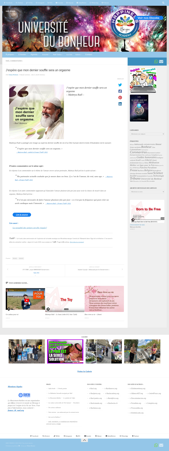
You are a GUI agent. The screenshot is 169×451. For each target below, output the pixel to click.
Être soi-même (151, 181)
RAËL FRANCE (10, 11)
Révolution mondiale (141, 173)
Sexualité (21, 258)
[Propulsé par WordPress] (19, 446)
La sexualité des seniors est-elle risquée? (30, 228)
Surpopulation (141, 176)
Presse (133, 170)
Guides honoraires (147, 157)
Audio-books (51, 388)
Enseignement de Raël (137, 225)
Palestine (143, 167)
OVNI (134, 168)
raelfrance (13, 75)
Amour (158, 144)
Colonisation (144, 149)
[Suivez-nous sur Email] (161, 61)
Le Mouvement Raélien (54, 398)
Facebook (8, 3)
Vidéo (131, 181)
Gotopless (154, 155)
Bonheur (15, 258)
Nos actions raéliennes (54, 407)
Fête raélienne (146, 155)
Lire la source (22, 215)
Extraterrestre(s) (136, 155)
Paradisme (152, 167)
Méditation (154, 162)
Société (133, 176)
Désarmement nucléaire (153, 153)
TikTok (30, 3)
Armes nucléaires (135, 147)
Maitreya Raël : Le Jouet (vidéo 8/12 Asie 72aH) (61, 314)
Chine (153, 147)
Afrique (132, 144)
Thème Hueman (31, 446)
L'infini (143, 160)
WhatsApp (94, 3)
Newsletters (76, 403)
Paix (137, 168)
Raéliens (141, 170)
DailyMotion (82, 3)
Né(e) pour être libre (135, 227)
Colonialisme (135, 149)
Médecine (141, 163)
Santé (150, 173)
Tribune (135, 178)
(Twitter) (20, 3)
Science (158, 173)
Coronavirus (138, 152)
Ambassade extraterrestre (144, 144)
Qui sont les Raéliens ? (54, 417)
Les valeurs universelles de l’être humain (59, 403)
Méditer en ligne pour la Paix (142, 165)
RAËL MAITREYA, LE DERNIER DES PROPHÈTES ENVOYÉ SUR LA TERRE (61, 423)
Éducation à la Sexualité (139, 181)
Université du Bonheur (151, 178)
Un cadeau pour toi (12, 314)
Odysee (70, 3)
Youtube (60, 3)
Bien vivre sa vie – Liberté (93, 314)
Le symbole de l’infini (69, 398)
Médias (146, 163)
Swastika (150, 176)
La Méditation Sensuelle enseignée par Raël (60, 393)
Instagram (40, 3)
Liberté (148, 160)
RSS (50, 3)
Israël (138, 160)
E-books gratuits (62, 388)
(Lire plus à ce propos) (77, 242)
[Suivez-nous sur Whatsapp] (156, 61)
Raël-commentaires (14, 61)
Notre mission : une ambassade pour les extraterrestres (63, 412)
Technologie (158, 176)
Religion (148, 170)
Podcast (106, 3)
